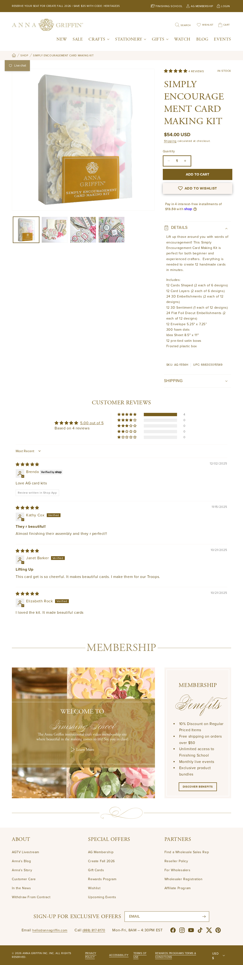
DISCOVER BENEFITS (198, 786)
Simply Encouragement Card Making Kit (63, 55)
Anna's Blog (21, 861)
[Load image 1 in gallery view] (26, 230)
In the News (21, 888)
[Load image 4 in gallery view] (111, 230)
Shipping (170, 141)
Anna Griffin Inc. (35, 953)
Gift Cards (96, 870)
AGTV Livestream (25, 852)
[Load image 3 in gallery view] (83, 230)
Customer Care (24, 879)
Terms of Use (140, 955)
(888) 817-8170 (94, 930)
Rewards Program (102, 879)
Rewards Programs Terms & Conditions (175, 955)
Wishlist (94, 888)
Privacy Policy (90, 955)
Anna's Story (22, 870)
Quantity (169, 151)
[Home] (14, 56)
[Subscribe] (204, 916)
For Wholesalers (177, 870)
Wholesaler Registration (183, 879)
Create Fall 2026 (101, 861)
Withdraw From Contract (31, 897)
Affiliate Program (177, 888)
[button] (99, 39)
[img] (27, 464)
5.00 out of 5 (92, 423)
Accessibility (119, 955)
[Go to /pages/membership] (83, 732)
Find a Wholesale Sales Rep (186, 852)
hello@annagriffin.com (49, 930)
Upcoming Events (102, 897)
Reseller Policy (176, 861)
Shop (24, 55)
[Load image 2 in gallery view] (55, 230)
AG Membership (100, 852)
